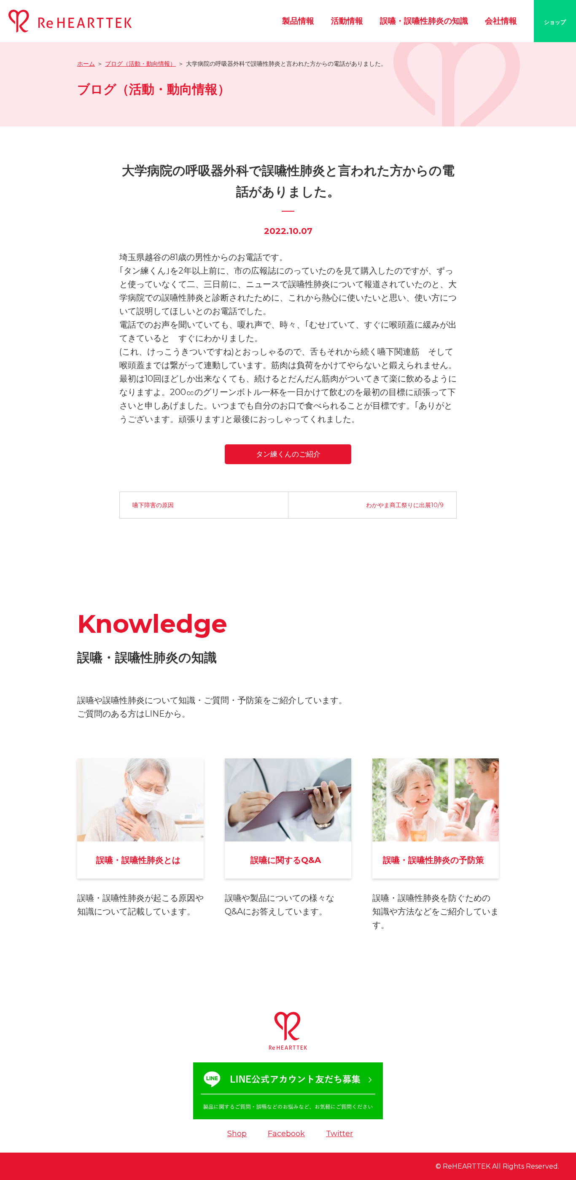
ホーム (86, 63)
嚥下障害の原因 (153, 505)
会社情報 (501, 21)
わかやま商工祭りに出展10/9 (405, 505)
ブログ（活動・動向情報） (140, 63)
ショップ (555, 22)
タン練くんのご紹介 (288, 454)
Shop (237, 1133)
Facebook (286, 1133)
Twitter (339, 1133)
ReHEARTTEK (466, 1166)
